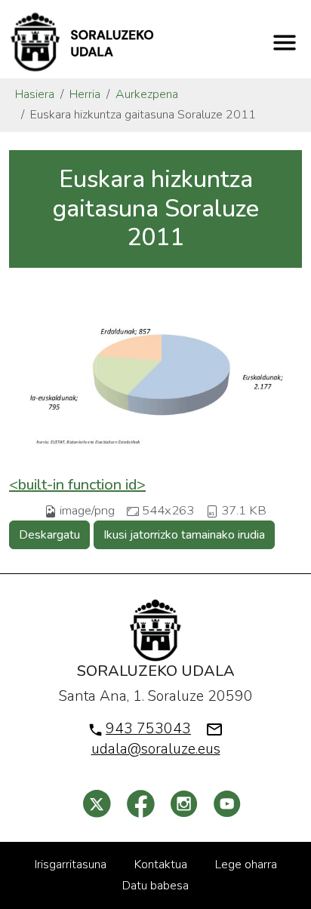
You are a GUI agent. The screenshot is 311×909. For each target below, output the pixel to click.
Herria (84, 94)
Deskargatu (49, 535)
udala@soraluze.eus (155, 749)
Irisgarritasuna (70, 864)
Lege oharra (246, 864)
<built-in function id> (77, 484)
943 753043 (148, 729)
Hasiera (34, 94)
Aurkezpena (146, 94)
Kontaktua (160, 864)
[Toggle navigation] (284, 42)
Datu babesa (155, 885)
